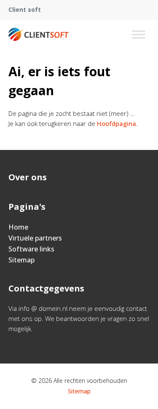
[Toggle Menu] (138, 34)
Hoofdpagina (116, 123)
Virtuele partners (35, 238)
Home (18, 227)
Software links (31, 249)
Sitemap (21, 260)
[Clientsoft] (38, 34)
